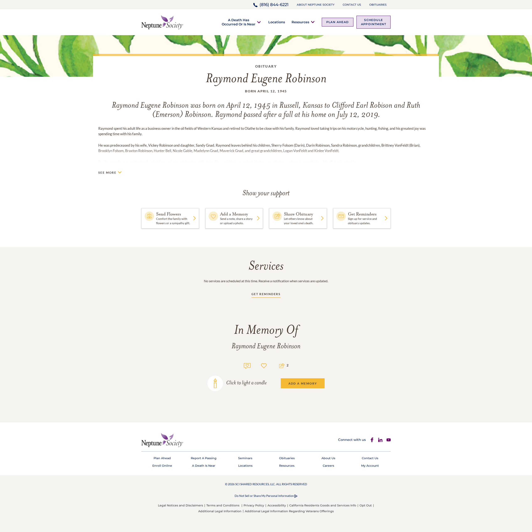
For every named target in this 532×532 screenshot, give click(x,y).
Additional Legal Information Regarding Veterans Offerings (289, 511)
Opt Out (366, 505)
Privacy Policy (254, 505)
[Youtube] (389, 440)
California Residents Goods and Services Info (322, 505)
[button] (238, 22)
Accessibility (276, 505)
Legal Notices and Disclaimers (180, 505)
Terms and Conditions (222, 505)
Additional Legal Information (219, 511)
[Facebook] (372, 440)
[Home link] (162, 22)
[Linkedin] (380, 440)
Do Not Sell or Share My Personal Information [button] (264, 495)
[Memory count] (247, 365)
